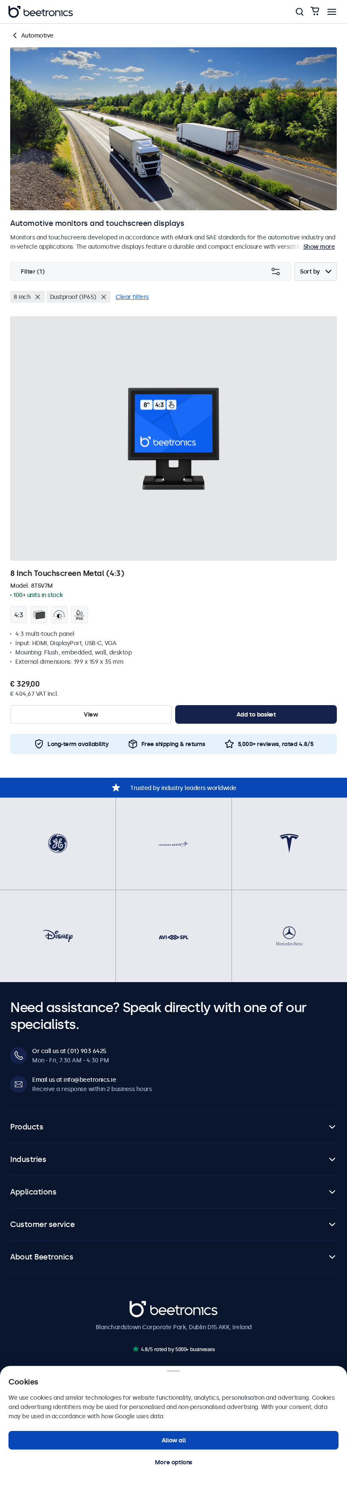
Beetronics (144, 1305)
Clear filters (132, 297)
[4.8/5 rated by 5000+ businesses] (135, 1348)
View (91, 714)
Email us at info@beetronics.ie (74, 1080)
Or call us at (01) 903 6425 (69, 1051)
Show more (319, 247)
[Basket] (315, 11)
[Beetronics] (40, 12)
